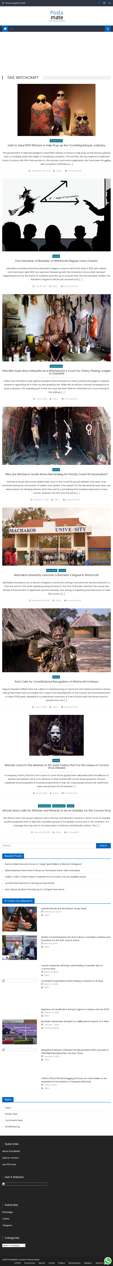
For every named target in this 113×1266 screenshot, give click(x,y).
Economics (30, 1263)
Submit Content (10, 1157)
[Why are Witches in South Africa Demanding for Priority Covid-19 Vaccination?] (56, 436)
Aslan (36, 1259)
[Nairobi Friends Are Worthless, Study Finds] (19, 919)
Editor (59, 170)
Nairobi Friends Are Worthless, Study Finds (63, 908)
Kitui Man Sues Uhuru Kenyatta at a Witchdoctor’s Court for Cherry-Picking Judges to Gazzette (57, 372)
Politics (61, 1263)
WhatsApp (7, 1212)
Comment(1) (73, 832)
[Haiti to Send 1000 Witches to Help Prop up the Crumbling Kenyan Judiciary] (56, 110)
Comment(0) (70, 398)
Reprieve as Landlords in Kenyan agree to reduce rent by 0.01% (75, 1009)
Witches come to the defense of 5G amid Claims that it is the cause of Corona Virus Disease (57, 767)
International (59, 806)
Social (56, 256)
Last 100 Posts (9, 1164)
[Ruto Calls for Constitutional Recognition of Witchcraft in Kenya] (56, 640)
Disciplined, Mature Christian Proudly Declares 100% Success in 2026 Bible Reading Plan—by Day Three (74, 1051)
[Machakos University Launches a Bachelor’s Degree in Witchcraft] (56, 537)
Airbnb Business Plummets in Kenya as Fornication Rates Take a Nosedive (42, 870)
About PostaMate (11, 1151)
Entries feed (11, 1114)
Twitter (5, 1218)
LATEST (18, 1263)
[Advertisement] (56, 53)
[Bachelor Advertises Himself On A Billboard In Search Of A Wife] (19, 1032)
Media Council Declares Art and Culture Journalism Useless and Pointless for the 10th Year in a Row (75, 938)
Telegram (7, 1225)
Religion (88, 1263)
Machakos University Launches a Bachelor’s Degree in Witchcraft (56, 575)
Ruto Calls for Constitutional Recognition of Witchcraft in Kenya (56, 681)
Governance (56, 141)
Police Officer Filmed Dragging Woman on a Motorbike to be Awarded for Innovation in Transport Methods (74, 1080)
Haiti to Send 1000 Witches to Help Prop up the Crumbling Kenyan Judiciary (56, 145)
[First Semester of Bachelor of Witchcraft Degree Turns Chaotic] (56, 215)
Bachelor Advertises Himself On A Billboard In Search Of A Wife (75, 1021)
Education (51, 570)
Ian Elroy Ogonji (51, 1028)
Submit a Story (102, 1263)
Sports (42, 1263)
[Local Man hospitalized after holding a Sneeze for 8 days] (19, 991)
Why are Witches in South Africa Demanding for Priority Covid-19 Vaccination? (56, 474)
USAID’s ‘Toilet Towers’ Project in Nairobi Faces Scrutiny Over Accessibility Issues (45, 876)
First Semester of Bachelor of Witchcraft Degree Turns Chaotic (56, 261)
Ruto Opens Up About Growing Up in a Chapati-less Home (34, 889)
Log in (8, 1107)
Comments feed (14, 1120)
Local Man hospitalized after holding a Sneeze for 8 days (72, 980)
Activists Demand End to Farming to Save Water (30, 883)
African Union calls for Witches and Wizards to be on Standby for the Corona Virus (56, 810)
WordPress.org (12, 1126)
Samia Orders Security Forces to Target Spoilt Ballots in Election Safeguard (43, 864)
